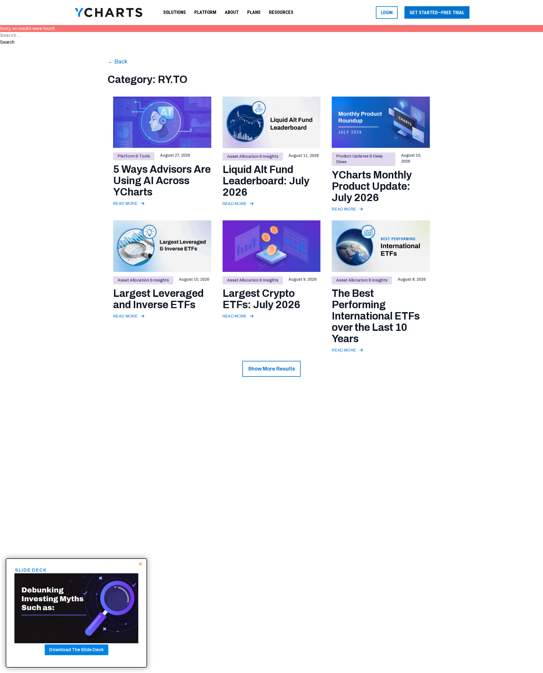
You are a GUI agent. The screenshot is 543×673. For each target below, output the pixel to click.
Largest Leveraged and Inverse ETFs (158, 299)
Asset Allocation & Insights (252, 156)
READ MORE (126, 203)
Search (7, 42)
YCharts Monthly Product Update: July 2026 (372, 186)
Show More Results (271, 369)
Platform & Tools (134, 156)
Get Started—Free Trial (437, 12)
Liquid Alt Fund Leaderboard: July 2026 (266, 181)
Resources (281, 12)
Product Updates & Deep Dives (359, 159)
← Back (117, 61)
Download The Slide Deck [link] (76, 649)
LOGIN (387, 12)
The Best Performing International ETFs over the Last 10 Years (376, 316)
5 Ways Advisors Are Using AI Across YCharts (162, 181)
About (232, 12)
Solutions (174, 12)
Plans (253, 12)
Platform (205, 12)
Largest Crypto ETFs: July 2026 (261, 299)
